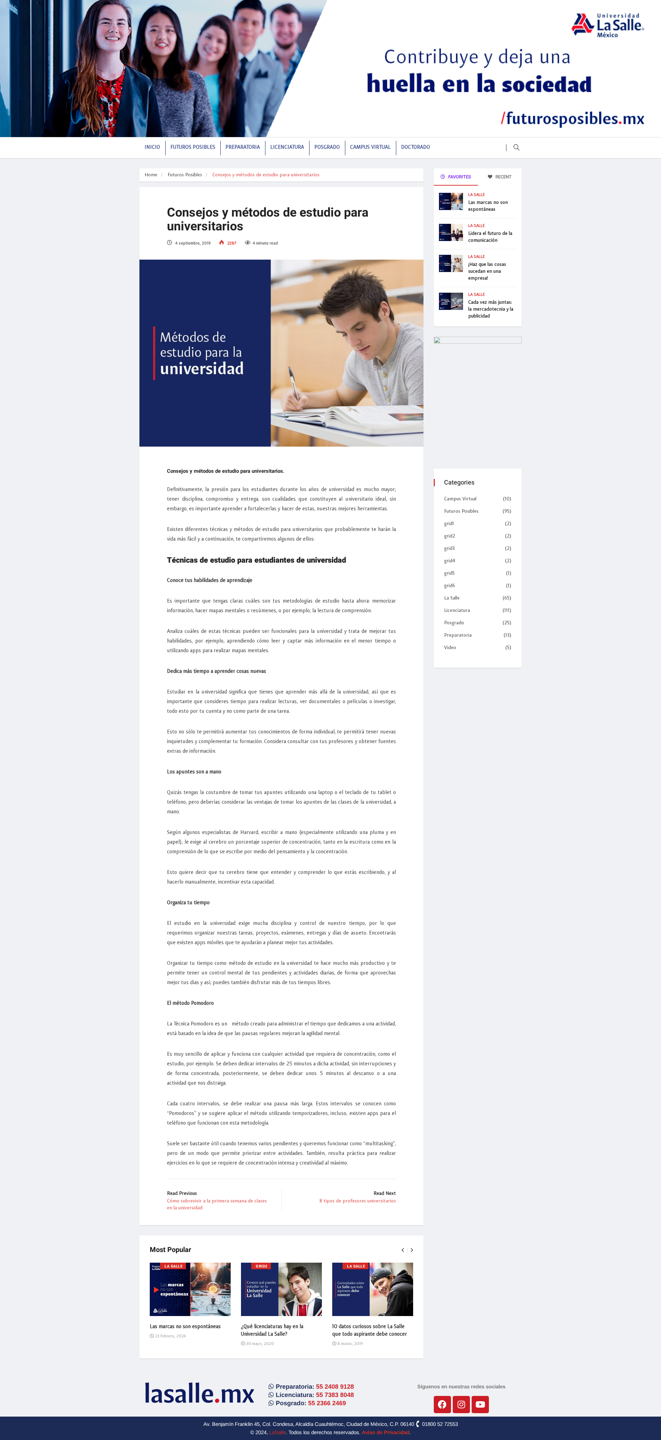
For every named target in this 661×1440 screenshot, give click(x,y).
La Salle (173, 1266)
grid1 (449, 523)
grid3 (449, 548)
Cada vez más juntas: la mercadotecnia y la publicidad (490, 309)
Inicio (152, 147)
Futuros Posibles (192, 147)
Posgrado (327, 147)
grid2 (261, 1266)
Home (151, 175)
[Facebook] (442, 1404)
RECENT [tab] (503, 177)
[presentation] (402, 1250)
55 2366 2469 (327, 1403)
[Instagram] (461, 1404)
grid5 (449, 573)
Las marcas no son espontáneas (185, 1326)
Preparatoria (242, 147)
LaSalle (277, 1432)
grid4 (449, 561)
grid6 (449, 585)
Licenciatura (287, 147)
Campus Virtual (370, 147)
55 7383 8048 (335, 1394)
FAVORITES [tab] (459, 177)
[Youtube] (480, 1404)
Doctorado (415, 147)
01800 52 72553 (439, 1424)
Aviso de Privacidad (385, 1432)
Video (450, 647)
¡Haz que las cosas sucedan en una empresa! (487, 271)
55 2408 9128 (335, 1386)
